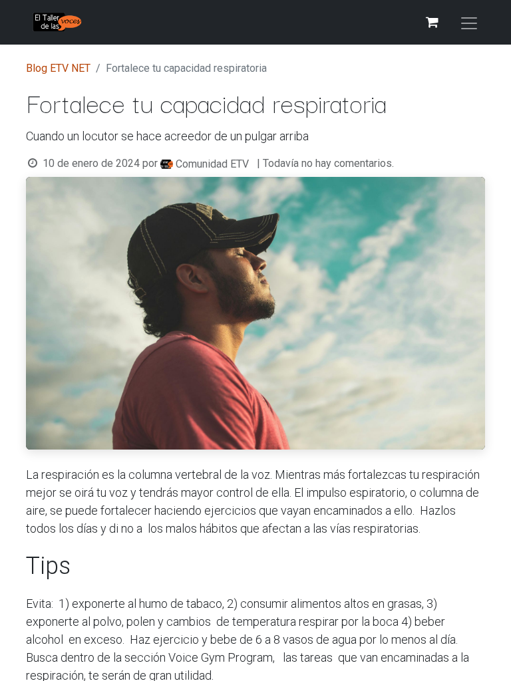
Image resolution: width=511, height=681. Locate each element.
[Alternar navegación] (469, 22)
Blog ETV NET (58, 68)
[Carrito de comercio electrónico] (432, 22)
